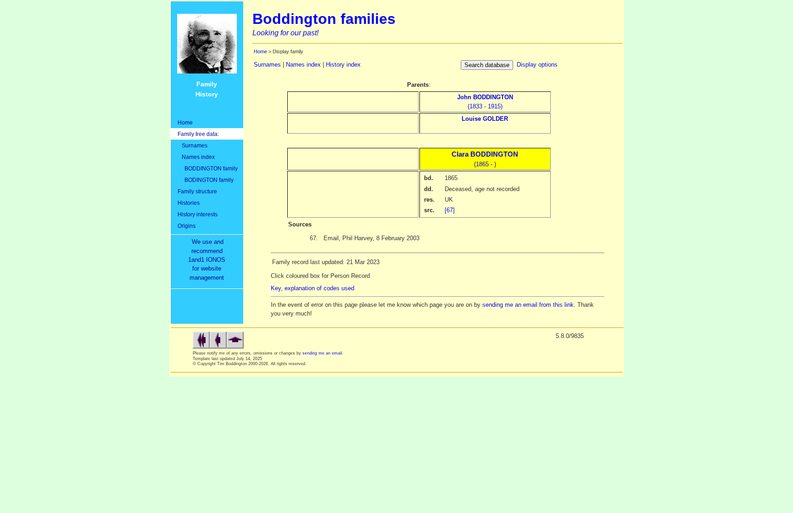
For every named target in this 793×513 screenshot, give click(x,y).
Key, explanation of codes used (312, 288)
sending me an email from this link (528, 304)
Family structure (197, 191)
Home (185, 122)
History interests (198, 214)
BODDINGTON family (208, 168)
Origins (186, 226)
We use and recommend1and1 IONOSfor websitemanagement (208, 259)
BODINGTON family (206, 180)
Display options (537, 64)
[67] (450, 210)
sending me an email (322, 353)
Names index (196, 157)
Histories (189, 203)
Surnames (192, 145)
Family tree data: (198, 134)
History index (343, 64)
